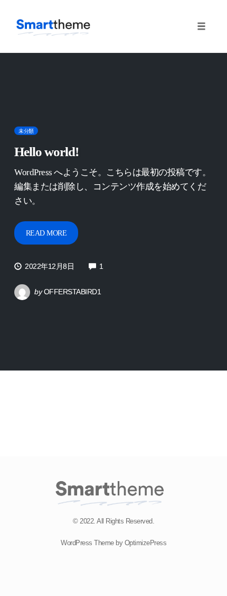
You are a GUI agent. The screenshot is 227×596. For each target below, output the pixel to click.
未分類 (26, 131)
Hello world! (46, 152)
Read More (46, 233)
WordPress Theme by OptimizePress (113, 543)
